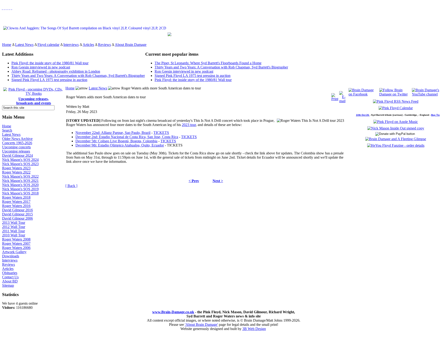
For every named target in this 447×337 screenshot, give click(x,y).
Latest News (24, 45)
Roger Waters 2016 (16, 206)
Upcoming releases (16, 151)
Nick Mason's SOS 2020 (20, 185)
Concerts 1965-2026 (17, 143)
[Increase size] (7, 8)
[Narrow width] (6, 8)
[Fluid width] (2, 8)
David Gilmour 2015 (17, 214)
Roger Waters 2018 (16, 197)
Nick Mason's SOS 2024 (20, 160)
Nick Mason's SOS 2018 (20, 193)
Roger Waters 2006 (16, 248)
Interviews (71, 45)
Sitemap (8, 285)
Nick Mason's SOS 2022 (20, 176)
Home (6, 45)
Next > (218, 181)
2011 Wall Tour (13, 231)
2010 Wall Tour (13, 235)
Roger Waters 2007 (16, 243)
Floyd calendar (48, 45)
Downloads (10, 256)
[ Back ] (71, 186)
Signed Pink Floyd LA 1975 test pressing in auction (49, 80)
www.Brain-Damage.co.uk (173, 312)
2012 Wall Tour (13, 227)
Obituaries (9, 273)
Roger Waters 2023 (16, 168)
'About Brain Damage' (201, 325)
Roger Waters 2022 (16, 172)
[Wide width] (4, 8)
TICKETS (161, 133)
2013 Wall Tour (13, 223)
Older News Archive (17, 139)
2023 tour (189, 125)
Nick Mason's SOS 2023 (20, 164)
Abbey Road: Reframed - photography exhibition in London (55, 71)
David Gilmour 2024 (17, 155)
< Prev (194, 181)
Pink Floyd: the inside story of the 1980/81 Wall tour (49, 63)
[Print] (334, 96)
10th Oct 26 (363, 115)
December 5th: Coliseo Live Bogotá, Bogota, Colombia (116, 141)
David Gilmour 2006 (17, 218)
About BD (10, 281)
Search (7, 130)
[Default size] (9, 8)
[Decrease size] (11, 8)
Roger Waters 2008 (16, 239)
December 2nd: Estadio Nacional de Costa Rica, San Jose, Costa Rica (126, 137)
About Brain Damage (130, 45)
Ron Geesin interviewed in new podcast (40, 67)
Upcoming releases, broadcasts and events (33, 101)
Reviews (104, 45)
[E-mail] (342, 96)
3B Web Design (254, 329)
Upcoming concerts (16, 147)
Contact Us (10, 277)
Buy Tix (435, 115)
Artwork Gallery (14, 252)
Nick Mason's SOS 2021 (20, 181)
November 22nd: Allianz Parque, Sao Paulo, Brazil (112, 133)
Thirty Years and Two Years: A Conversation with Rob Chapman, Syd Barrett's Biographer (78, 76)
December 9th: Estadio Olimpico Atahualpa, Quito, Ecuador (119, 145)
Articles (88, 45)
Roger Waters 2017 (16, 202)
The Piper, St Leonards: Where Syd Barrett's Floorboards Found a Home (208, 63)
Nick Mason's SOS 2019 (20, 189)
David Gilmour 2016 (17, 210)
